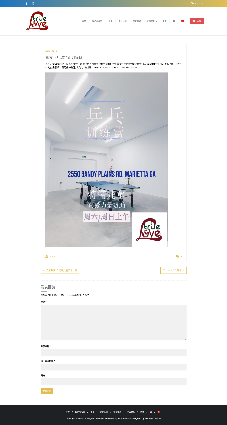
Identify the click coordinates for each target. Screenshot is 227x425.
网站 (43, 375)
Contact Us (198, 3)
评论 (43, 302)
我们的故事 (80, 412)
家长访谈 (104, 412)
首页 (68, 412)
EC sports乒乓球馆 (172, 270)
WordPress (123, 418)
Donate (196, 21)
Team (52, 256)
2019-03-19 (51, 50)
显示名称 (46, 346)
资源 (142, 412)
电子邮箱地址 (48, 360)
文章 (92, 412)
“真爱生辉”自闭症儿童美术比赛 (61, 270)
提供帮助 (131, 412)
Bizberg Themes (153, 418)
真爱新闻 (117, 412)
